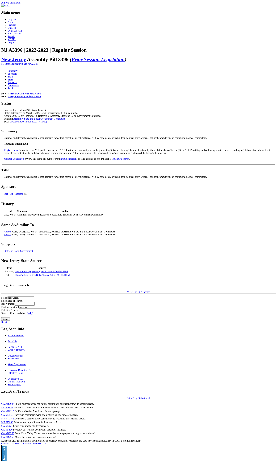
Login (11, 42)
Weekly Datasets (16, 350)
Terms (18, 443)
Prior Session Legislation (98, 59)
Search (11, 36)
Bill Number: (8, 303)
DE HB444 (7, 407)
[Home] (5, 5)
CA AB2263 (7, 433)
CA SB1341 (7, 415)
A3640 (7, 234)
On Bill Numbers (16, 381)
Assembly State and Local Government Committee (39, 118)
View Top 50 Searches (138, 292)
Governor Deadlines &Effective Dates (19, 371)
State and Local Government (18, 251)
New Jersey (13, 59)
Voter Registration (17, 364)
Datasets (12, 27)
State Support (14, 384)
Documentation (15, 355)
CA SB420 (7, 429)
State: (4, 297)
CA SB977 (7, 426)
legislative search (120, 158)
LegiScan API (15, 30)
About (11, 22)
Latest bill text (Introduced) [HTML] (28, 121)
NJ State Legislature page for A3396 (19, 63)
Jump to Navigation (11, 2)
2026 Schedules (16, 335)
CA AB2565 (7, 437)
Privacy (27, 443)
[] (30, 313)
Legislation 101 (15, 378)
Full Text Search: (10, 310)
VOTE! (12, 39)
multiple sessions (68, 158)
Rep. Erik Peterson (13, 193)
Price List (12, 341)
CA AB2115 (7, 411)
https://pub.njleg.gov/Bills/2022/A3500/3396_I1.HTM (42, 275)
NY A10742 (7, 418)
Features (12, 25)
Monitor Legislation (14, 158)
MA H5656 (7, 422)
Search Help (14, 358)
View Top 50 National (138, 398)
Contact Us (7, 443)
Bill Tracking (14, 33)
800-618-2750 (40, 443)
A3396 (7, 231)
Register (12, 19)
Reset (4, 322)
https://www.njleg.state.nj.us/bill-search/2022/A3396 (41, 271)
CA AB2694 (7, 403)
